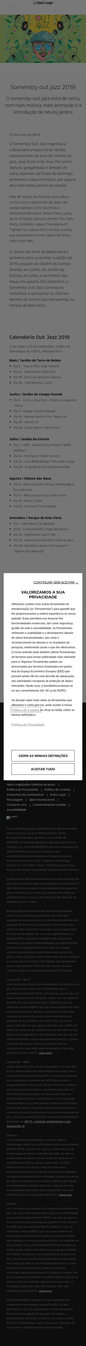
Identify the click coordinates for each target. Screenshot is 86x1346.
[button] (56, 582)
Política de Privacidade (27, 724)
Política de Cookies (25, 710)
